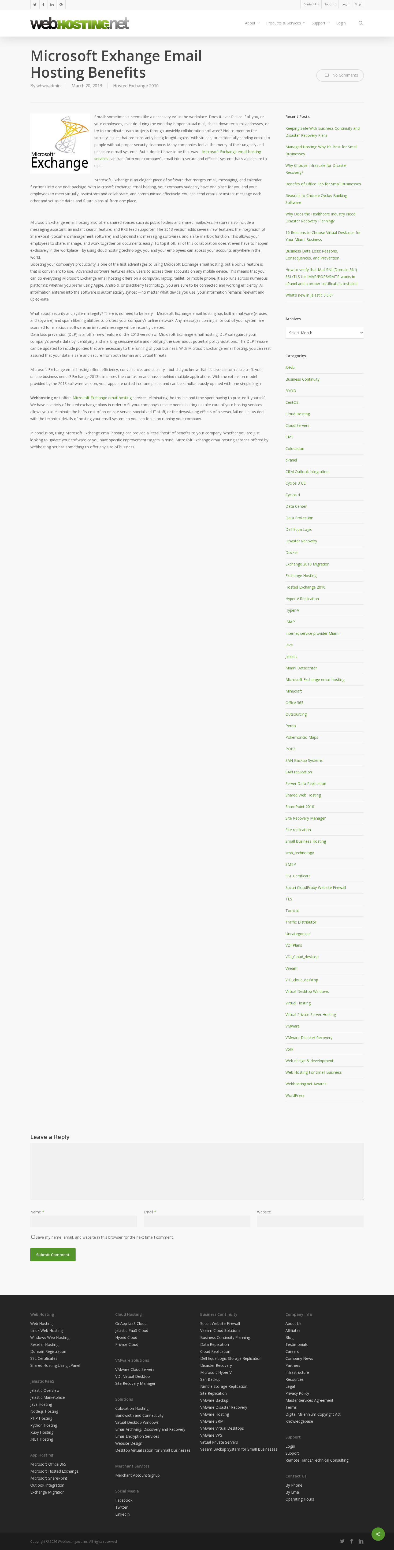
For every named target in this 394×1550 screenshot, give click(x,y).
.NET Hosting (41, 1439)
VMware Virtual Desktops (222, 1428)
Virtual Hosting (298, 1002)
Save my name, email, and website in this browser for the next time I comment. (105, 1237)
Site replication (298, 829)
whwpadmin (48, 86)
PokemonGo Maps (301, 737)
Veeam (291, 968)
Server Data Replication (305, 783)
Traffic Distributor (300, 922)
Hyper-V (292, 610)
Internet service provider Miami (312, 633)
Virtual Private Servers (219, 1442)
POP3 (290, 748)
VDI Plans (293, 945)
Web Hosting (41, 1323)
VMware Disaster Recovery (308, 1037)
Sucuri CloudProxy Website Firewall (315, 887)
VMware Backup (214, 1400)
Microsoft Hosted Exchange (54, 1471)
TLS (288, 899)
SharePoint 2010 (299, 806)
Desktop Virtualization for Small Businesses (153, 1450)
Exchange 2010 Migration (307, 564)
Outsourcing (296, 714)
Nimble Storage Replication (223, 1386)
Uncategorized (298, 933)
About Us (293, 1323)
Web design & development (309, 1060)
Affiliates (292, 1330)
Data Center (296, 506)
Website (264, 1211)
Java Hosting (41, 1404)
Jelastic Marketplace (47, 1397)
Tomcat (292, 910)
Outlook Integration (47, 1485)
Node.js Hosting (44, 1411)
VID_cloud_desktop (301, 979)
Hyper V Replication (302, 598)
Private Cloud (126, 1344)
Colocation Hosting (131, 1408)
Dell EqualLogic (298, 529)
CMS (289, 436)
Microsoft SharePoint (48, 1478)
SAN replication (298, 771)
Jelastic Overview (45, 1390)
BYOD (290, 390)
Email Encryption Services (137, 1436)
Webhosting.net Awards (305, 1083)
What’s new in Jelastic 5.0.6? (309, 295)
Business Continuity (302, 379)
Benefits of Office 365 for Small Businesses (323, 183)
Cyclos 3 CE (295, 483)
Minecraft (293, 691)
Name (37, 1211)
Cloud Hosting (297, 413)
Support (292, 1453)
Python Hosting (43, 1425)
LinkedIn (122, 1514)
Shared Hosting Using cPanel (55, 1365)
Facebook (123, 1500)
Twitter (121, 1507)
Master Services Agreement (309, 1400)
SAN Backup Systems (304, 760)
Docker (291, 552)
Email (150, 1211)
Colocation (294, 448)
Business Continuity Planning (225, 1337)
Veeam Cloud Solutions (220, 1330)
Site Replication (213, 1393)
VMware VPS (211, 1435)
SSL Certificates (43, 1358)
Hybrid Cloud (126, 1337)
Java (289, 644)
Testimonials (296, 1344)
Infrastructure (297, 1372)
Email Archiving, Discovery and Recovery (150, 1429)
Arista (290, 367)
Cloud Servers (297, 425)
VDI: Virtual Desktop (132, 1376)
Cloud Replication (215, 1351)
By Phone (293, 1485)
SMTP (290, 864)
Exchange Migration (47, 1492)
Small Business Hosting (305, 841)
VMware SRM (212, 1421)
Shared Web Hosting (303, 795)
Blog (289, 1337)
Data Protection (299, 517)
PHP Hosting (41, 1418)
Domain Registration (48, 1351)
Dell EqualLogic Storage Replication (231, 1358)
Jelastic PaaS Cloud (131, 1330)
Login (290, 1446)
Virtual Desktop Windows (307, 991)
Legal (290, 1386)
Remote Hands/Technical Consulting (316, 1460)
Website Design (128, 1443)
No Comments (344, 75)
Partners (292, 1365)
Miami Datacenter (301, 668)
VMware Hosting (214, 1414)
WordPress (294, 1095)
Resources (294, 1379)
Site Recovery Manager (305, 818)
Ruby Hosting (41, 1432)
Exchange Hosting (301, 575)
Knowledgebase (299, 1421)
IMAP (290, 621)
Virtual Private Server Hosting (310, 1014)
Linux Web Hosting (46, 1330)
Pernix (290, 725)
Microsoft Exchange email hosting (103, 397)
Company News (299, 1358)
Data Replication (214, 1344)
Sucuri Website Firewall (220, 1323)
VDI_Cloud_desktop (302, 956)
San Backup (210, 1379)
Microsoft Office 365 (48, 1464)
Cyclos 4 (292, 494)
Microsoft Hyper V (216, 1372)
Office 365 (294, 702)
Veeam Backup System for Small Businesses (238, 1449)
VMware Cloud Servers (134, 1369)
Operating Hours (299, 1499)
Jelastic (291, 656)
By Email (292, 1492)
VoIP (289, 1049)
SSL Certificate (298, 875)
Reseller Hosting (44, 1344)
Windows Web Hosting (49, 1337)
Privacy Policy (297, 1393)
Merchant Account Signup (137, 1475)
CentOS (292, 402)
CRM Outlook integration (307, 471)
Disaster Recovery (301, 540)
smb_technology (299, 852)
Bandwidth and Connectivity (139, 1415)
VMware (292, 1026)
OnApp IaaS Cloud (131, 1323)
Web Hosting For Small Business (313, 1072)
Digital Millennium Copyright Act (313, 1414)
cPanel (291, 460)
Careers (292, 1351)
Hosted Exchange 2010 (136, 86)
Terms (291, 1407)
